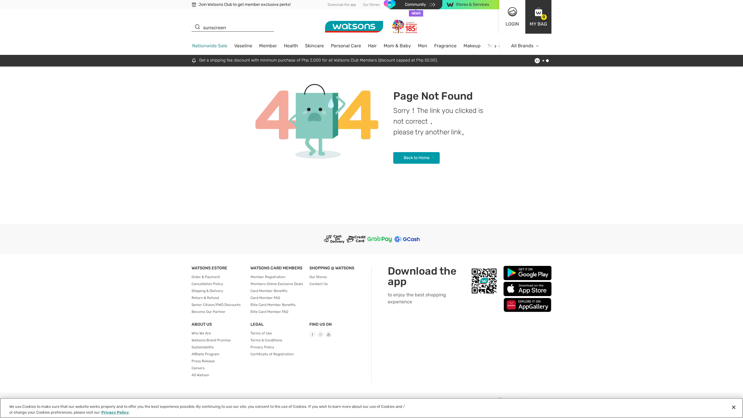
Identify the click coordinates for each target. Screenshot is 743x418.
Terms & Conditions (266, 340)
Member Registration (267, 277)
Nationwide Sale (209, 45)
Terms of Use (261, 333)
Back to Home (417, 157)
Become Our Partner (209, 312)
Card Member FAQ (265, 298)
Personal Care (346, 45)
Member (268, 45)
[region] (371, 408)
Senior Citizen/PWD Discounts (216, 305)
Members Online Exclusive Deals (276, 284)
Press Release (203, 361)
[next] (495, 46)
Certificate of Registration (272, 354)
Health (291, 45)
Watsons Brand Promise (211, 340)
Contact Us (318, 284)
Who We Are (201, 333)
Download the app (342, 5)
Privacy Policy (262, 347)
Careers (198, 368)
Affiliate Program (205, 354)
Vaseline (243, 45)
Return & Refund (205, 298)
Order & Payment (206, 277)
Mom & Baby (397, 45)
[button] (538, 17)
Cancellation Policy (207, 284)
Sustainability (203, 347)
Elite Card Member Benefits (272, 305)
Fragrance (445, 45)
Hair (372, 45)
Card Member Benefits (268, 291)
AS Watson (200, 375)
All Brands (522, 45)
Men (422, 45)
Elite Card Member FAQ (269, 312)
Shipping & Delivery (207, 291)
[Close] (733, 407)
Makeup (472, 45)
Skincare (314, 45)
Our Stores (371, 5)
